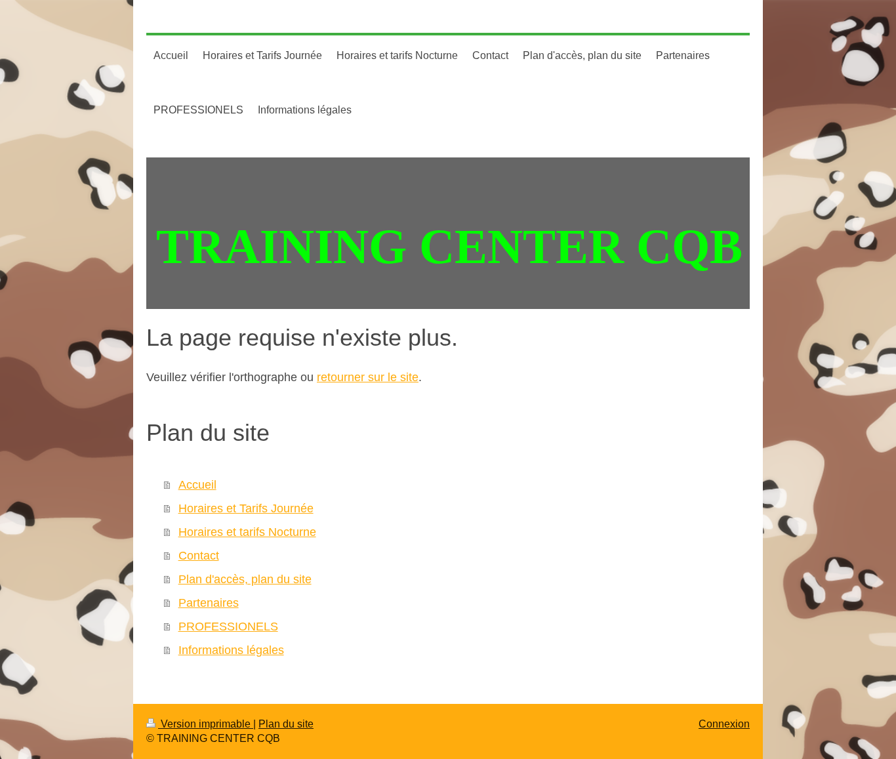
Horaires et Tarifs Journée (246, 508)
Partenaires (208, 602)
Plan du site (286, 723)
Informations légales (231, 650)
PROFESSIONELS (228, 626)
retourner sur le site (367, 377)
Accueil (197, 484)
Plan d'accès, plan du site (245, 579)
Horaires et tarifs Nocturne (247, 532)
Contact (198, 555)
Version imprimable (205, 723)
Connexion (724, 723)
